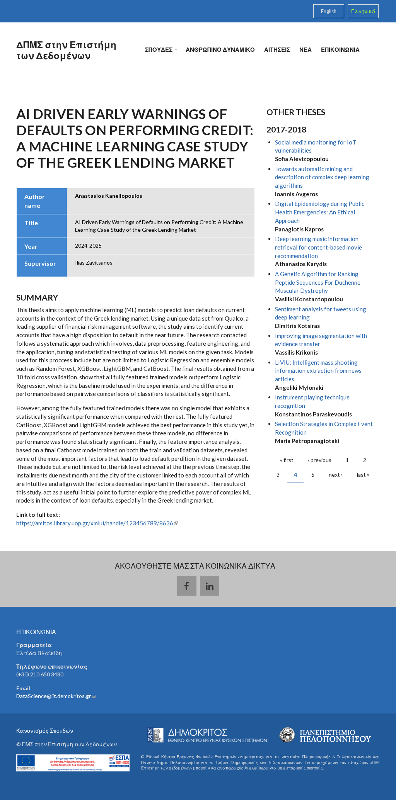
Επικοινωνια (340, 49)
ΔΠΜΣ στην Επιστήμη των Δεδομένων (66, 50)
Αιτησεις (277, 49)
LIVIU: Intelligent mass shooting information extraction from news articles (318, 371)
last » (363, 474)
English (328, 11)
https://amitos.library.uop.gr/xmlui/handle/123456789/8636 (97, 523)
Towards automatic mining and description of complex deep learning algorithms (322, 177)
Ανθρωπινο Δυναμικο (220, 49)
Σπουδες (156, 50)
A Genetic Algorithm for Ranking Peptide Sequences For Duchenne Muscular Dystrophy (317, 282)
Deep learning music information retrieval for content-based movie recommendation (318, 247)
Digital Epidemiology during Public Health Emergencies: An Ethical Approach (319, 212)
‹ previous (319, 460)
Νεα (305, 49)
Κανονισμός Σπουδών (44, 730)
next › (336, 474)
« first (287, 460)
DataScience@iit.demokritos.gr (56, 696)
